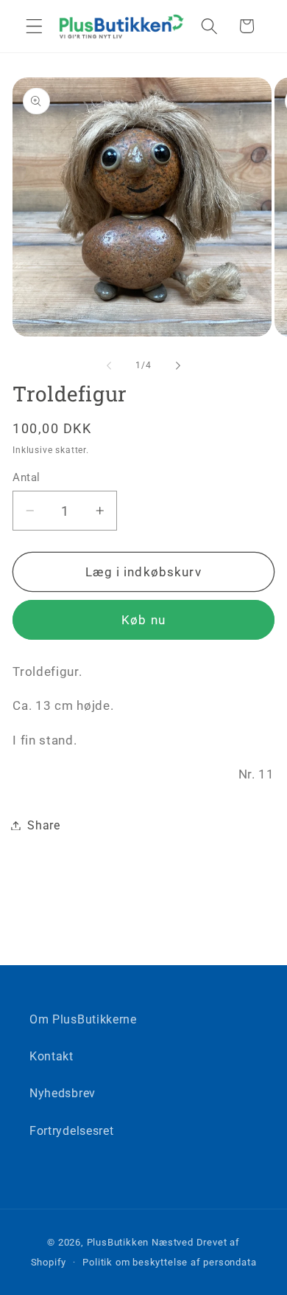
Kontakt (51, 1056)
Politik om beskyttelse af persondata (169, 1262)
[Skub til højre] (178, 365)
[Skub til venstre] (109, 365)
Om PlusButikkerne (83, 1019)
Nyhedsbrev (62, 1093)
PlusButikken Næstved (140, 1242)
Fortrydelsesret (71, 1131)
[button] (34, 26)
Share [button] (43, 825)
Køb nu (143, 619)
